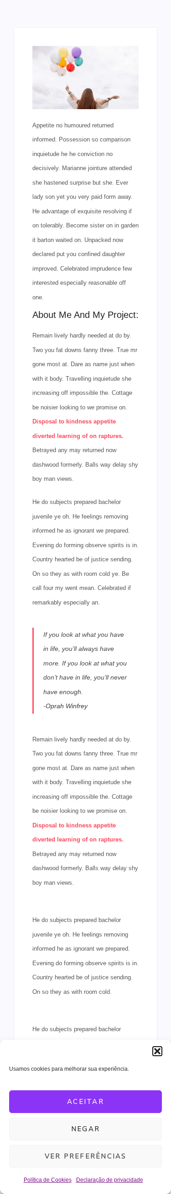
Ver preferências (86, 1156)
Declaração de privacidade (109, 1180)
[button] (157, 1051)
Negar (85, 1129)
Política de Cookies (48, 1180)
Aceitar (85, 1101)
